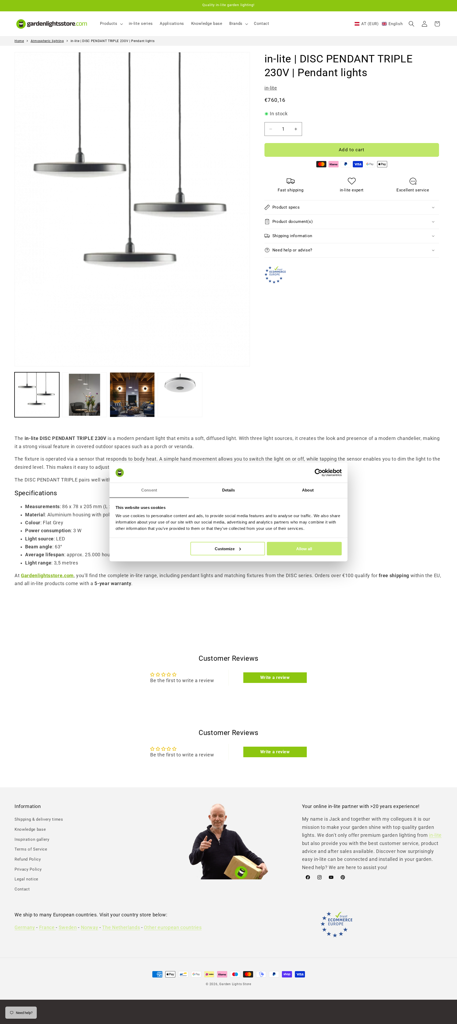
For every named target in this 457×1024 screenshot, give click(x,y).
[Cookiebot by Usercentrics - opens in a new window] (318, 473)
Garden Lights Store (235, 984)
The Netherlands (121, 927)
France (47, 927)
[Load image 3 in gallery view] (132, 394)
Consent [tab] (149, 490)
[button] (111, 24)
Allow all (304, 548)
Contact (22, 889)
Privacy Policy (28, 869)
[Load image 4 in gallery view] (180, 394)
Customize (225, 548)
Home (19, 41)
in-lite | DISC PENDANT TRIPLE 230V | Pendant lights (113, 41)
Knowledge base (30, 829)
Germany (25, 927)
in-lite (270, 87)
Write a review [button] (275, 677)
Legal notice (26, 879)
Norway (89, 927)
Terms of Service (31, 849)
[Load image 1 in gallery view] (37, 394)
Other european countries (173, 927)
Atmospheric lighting (47, 41)
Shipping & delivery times (39, 819)
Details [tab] (228, 490)
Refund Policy (28, 859)
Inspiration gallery (32, 839)
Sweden (68, 927)
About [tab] (308, 490)
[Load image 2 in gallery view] (84, 394)
